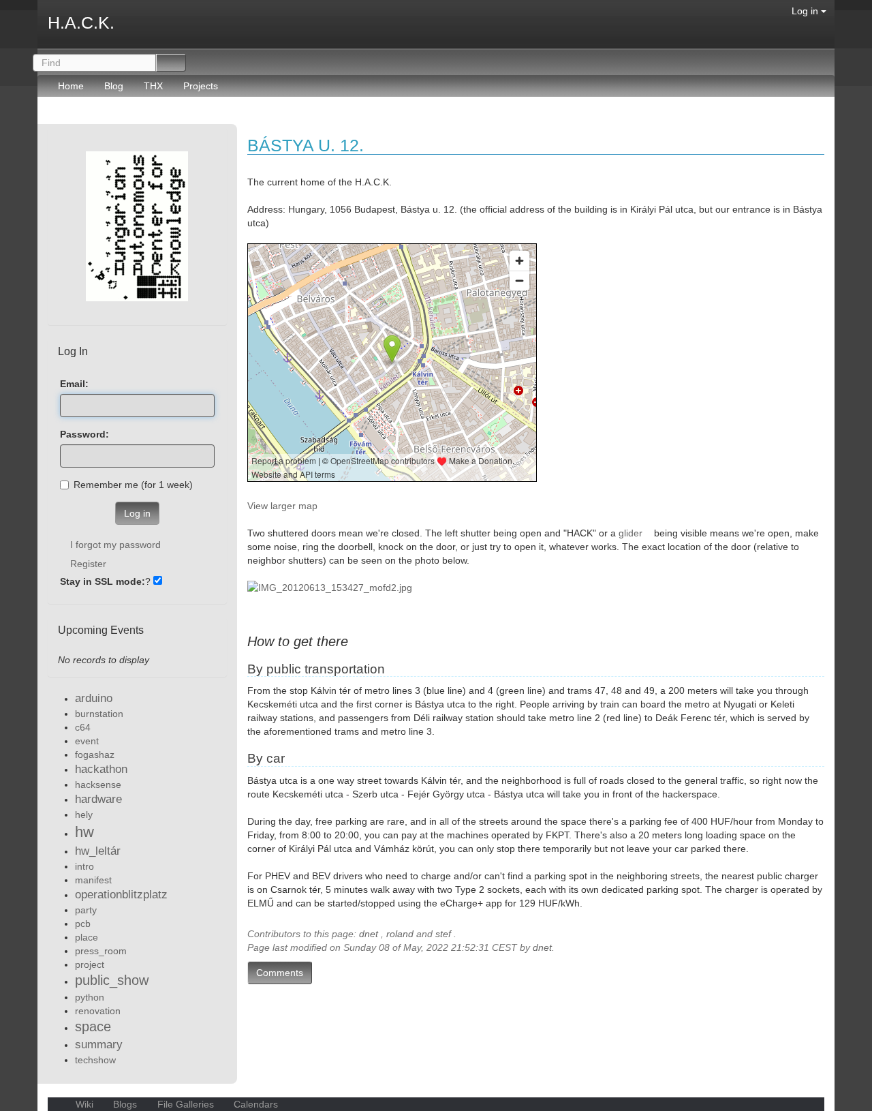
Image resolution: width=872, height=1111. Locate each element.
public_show (112, 980)
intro (84, 866)
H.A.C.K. (81, 22)
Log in (806, 10)
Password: (84, 434)
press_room (101, 950)
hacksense (98, 784)
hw (84, 831)
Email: (74, 383)
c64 (83, 727)
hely (84, 814)
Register (88, 563)
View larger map (282, 505)
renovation (98, 1010)
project (89, 964)
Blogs (125, 1104)
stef (443, 933)
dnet (368, 933)
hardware (98, 799)
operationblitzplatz (121, 894)
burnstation (99, 713)
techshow (95, 1059)
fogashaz (94, 754)
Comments (279, 972)
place (86, 937)
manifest (93, 879)
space (93, 1026)
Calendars (254, 1104)
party (86, 909)
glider (630, 533)
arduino (93, 698)
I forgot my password (115, 544)
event (87, 740)
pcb (83, 923)
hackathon (101, 769)
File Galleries (186, 1104)
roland (400, 933)
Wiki (84, 1104)
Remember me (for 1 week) (133, 484)
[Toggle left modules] (55, 117)
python (89, 997)
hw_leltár (98, 850)
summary (99, 1044)
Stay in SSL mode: (102, 581)
